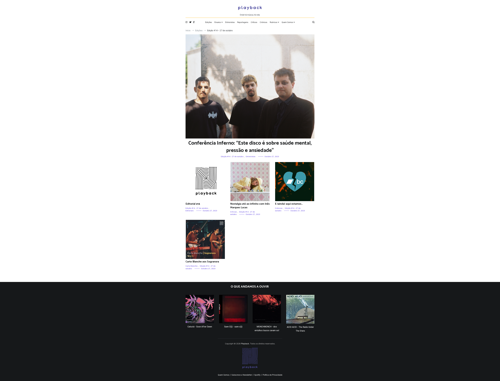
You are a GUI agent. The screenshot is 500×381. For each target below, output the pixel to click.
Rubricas (273, 22)
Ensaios (217, 22)
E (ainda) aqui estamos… (289, 204)
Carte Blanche (192, 266)
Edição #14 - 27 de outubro (232, 157)
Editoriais (190, 211)
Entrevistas (230, 22)
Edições (208, 22)
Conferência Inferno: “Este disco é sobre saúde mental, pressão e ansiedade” (250, 147)
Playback (245, 343)
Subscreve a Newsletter (242, 375)
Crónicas (263, 22)
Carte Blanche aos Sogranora (202, 262)
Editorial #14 (193, 204)
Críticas (254, 22)
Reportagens (242, 22)
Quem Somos (287, 22)
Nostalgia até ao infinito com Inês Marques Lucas (250, 206)
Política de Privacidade (272, 375)
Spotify (257, 375)
